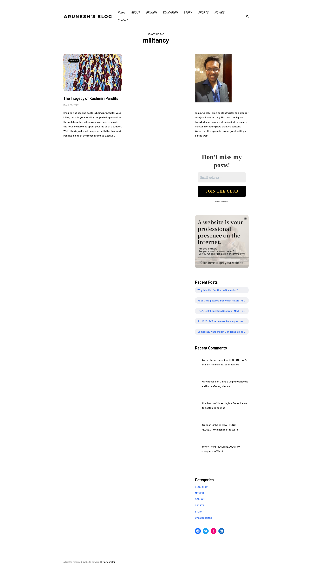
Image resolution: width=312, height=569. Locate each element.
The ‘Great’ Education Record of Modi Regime (223, 310)
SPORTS (203, 12)
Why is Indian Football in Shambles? (217, 290)
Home (121, 12)
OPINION (151, 12)
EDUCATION (170, 12)
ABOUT (135, 12)
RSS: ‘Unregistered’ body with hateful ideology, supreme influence (223, 300)
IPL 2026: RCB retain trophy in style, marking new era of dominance (223, 321)
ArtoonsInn (110, 562)
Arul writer (208, 359)
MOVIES (219, 12)
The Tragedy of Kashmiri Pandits (90, 98)
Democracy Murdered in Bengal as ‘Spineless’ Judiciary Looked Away (223, 331)
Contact (122, 20)
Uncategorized (203, 517)
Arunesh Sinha (210, 424)
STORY (187, 12)
